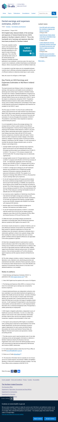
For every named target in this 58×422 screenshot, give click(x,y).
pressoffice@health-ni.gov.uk (14, 350)
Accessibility (36, 379)
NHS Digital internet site (18, 277)
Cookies (30, 379)
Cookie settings (5, 398)
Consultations (25, 13)
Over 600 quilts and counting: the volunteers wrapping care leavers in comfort (47, 29)
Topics (9, 13)
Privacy (25, 379)
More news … (41, 61)
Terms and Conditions (16, 379)
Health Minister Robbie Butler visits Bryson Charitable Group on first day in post (47, 36)
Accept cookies (50, 418)
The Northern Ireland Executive (12, 384)
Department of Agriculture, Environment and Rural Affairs (16, 389)
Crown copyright (6, 379)
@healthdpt (17, 354)
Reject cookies (38, 418)
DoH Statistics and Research (19, 26)
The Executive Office (7, 387)
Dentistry (8, 26)
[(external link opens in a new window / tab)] (12, 371)
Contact (33, 13)
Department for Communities (9, 392)
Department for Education (8, 394)
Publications (17, 13)
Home (4, 13)
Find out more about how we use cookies (12, 414)
